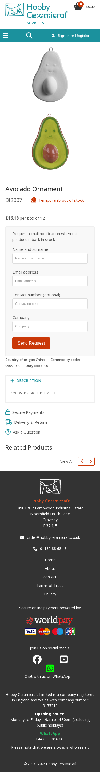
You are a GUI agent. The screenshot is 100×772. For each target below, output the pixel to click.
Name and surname (30, 249)
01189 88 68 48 (53, 548)
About (50, 568)
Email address (25, 272)
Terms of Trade (50, 585)
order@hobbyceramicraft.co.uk (53, 537)
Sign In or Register (72, 35)
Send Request (31, 343)
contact (50, 576)
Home (50, 559)
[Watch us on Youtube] (64, 661)
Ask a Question (25, 432)
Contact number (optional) (36, 294)
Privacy (50, 593)
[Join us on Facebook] (37, 659)
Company (21, 317)
